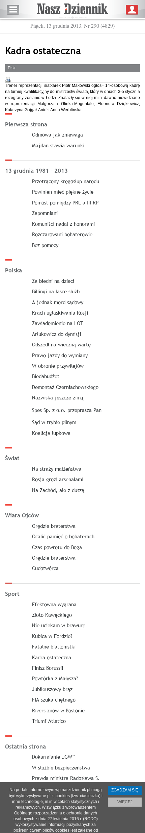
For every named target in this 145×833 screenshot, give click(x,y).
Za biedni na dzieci (53, 280)
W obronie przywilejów (58, 365)
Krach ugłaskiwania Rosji (60, 312)
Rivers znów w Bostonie (58, 710)
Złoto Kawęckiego (52, 614)
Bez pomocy (45, 245)
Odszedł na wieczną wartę (61, 344)
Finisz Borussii (47, 667)
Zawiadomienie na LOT (57, 323)
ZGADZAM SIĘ (124, 790)
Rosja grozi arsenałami (57, 479)
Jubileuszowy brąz (52, 689)
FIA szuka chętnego (54, 699)
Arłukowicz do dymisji (56, 333)
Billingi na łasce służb (56, 291)
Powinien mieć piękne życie (62, 191)
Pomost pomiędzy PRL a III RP (65, 202)
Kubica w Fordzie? (52, 636)
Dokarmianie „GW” (53, 756)
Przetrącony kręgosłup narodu (65, 181)
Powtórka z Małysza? (55, 678)
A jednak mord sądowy (57, 302)
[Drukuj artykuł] (7, 79)
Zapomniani (45, 213)
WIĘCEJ (125, 802)
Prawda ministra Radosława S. (66, 778)
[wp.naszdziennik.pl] (72, 9)
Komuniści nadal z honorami (63, 223)
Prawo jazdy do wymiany (60, 355)
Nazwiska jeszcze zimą (57, 397)
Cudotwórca (45, 568)
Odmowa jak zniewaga (57, 134)
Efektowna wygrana (54, 604)
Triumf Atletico (49, 720)
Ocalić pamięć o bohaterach (63, 536)
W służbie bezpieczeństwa (61, 767)
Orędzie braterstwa (54, 525)
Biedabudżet (45, 376)
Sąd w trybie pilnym (54, 422)
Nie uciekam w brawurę (58, 625)
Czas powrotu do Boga (57, 547)
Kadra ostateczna (51, 657)
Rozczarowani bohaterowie (62, 234)
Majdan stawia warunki (58, 145)
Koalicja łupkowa (51, 433)
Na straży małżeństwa (56, 468)
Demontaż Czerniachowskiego (65, 387)
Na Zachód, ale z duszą (58, 490)
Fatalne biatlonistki (54, 646)
